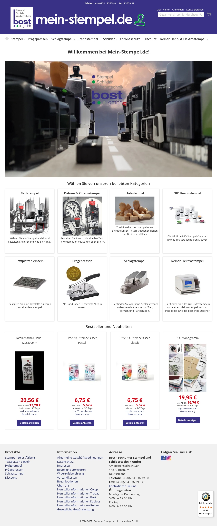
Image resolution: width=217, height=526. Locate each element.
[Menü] (212, 493)
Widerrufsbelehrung (70, 473)
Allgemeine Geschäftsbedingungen (80, 457)
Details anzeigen (29, 422)
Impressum (64, 465)
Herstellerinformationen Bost (76, 497)
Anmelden (178, 9)
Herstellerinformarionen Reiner (78, 505)
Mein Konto (163, 9)
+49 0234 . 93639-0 (105, 3)
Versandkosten (67, 477)
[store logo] (21, 18)
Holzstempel (13, 465)
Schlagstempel (14, 473)
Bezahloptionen (67, 481)
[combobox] (181, 14)
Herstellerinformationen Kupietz (78, 501)
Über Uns (63, 485)
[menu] (108, 39)
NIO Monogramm (187, 338)
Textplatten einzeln (17, 462)
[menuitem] (7, 38)
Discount (11, 477)
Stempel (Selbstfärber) (20, 457)
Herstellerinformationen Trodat (78, 493)
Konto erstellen (195, 9)
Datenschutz (65, 462)
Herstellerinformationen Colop (77, 489)
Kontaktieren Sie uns (122, 486)
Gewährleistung (29, 414)
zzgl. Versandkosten (29, 411)
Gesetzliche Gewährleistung (75, 509)
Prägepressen (14, 469)
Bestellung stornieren (71, 469)
